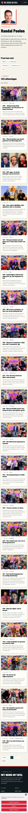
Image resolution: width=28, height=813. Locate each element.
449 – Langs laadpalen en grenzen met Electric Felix (14, 642)
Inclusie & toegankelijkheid (16, 738)
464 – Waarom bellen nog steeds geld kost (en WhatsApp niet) (13, 140)
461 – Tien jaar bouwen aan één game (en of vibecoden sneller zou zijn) (14, 241)
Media (4, 61)
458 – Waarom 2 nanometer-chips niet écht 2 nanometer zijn (14, 343)
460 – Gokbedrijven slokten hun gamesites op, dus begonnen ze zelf (13, 276)
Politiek (12, 571)
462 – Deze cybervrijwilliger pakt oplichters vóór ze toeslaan (13, 206)
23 (22, 757)
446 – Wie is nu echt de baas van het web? (13, 742)
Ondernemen (13, 61)
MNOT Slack (18, 791)
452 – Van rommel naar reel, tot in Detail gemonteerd (14, 541)
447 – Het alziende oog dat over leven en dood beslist (13, 708)
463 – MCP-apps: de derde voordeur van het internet (11, 173)
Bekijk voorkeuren (14, 809)
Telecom (11, 136)
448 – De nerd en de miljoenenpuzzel (9, 675)
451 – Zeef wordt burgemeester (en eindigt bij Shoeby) (13, 575)
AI (3, 69)
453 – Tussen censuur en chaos (13, 508)
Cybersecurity (16, 65)
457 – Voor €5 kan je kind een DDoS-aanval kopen (12, 376)
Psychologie (12, 406)
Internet (5, 65)
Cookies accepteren (14, 802)
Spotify (3, 791)
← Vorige (4, 757)
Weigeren (14, 806)
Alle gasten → (4, 82)
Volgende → (4, 760)
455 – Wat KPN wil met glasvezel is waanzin (14, 442)
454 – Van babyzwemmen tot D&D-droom (14, 475)
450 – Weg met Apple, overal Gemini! (12, 609)
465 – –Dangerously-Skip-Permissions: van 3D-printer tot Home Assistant (13, 107)
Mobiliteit (12, 639)
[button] (26, 794)
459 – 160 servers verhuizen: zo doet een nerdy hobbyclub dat (13, 310)
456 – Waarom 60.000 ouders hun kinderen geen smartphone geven (14, 409)
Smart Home (11, 103)
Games (11, 237)
